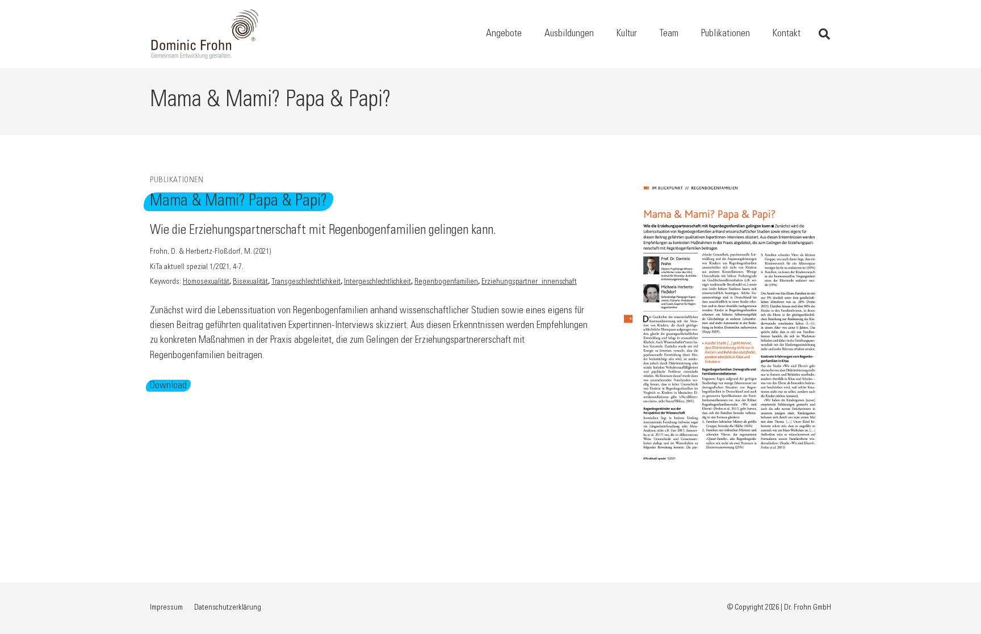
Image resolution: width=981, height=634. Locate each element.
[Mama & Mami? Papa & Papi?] (727, 182)
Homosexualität (206, 282)
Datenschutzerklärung (227, 608)
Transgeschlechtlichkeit (306, 282)
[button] (531, 34)
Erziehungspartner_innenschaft (529, 282)
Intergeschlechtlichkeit (377, 282)
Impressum (166, 608)
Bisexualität (250, 282)
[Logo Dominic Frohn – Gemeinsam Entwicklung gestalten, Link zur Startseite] (205, 34)
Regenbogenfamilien (446, 282)
